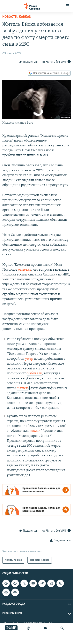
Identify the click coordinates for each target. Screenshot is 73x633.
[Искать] (62, 628)
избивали (34, 373)
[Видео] (45, 628)
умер (29, 359)
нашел (22, 388)
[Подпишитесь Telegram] (42, 583)
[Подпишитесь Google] (6, 583)
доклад (34, 431)
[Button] (28, 62)
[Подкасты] (6, 592)
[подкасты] (28, 628)
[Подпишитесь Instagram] (51, 583)
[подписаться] (15, 592)
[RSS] (60, 583)
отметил (24, 270)
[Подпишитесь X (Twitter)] (24, 583)
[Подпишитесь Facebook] (15, 583)
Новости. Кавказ (16, 17)
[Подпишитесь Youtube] (33, 583)
